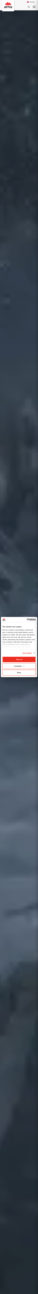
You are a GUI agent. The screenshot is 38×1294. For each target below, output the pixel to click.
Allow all (19, 659)
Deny (19, 672)
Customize (18, 666)
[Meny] (34, 6)
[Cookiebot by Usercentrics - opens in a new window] (27, 619)
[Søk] (28, 7)
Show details (27, 653)
